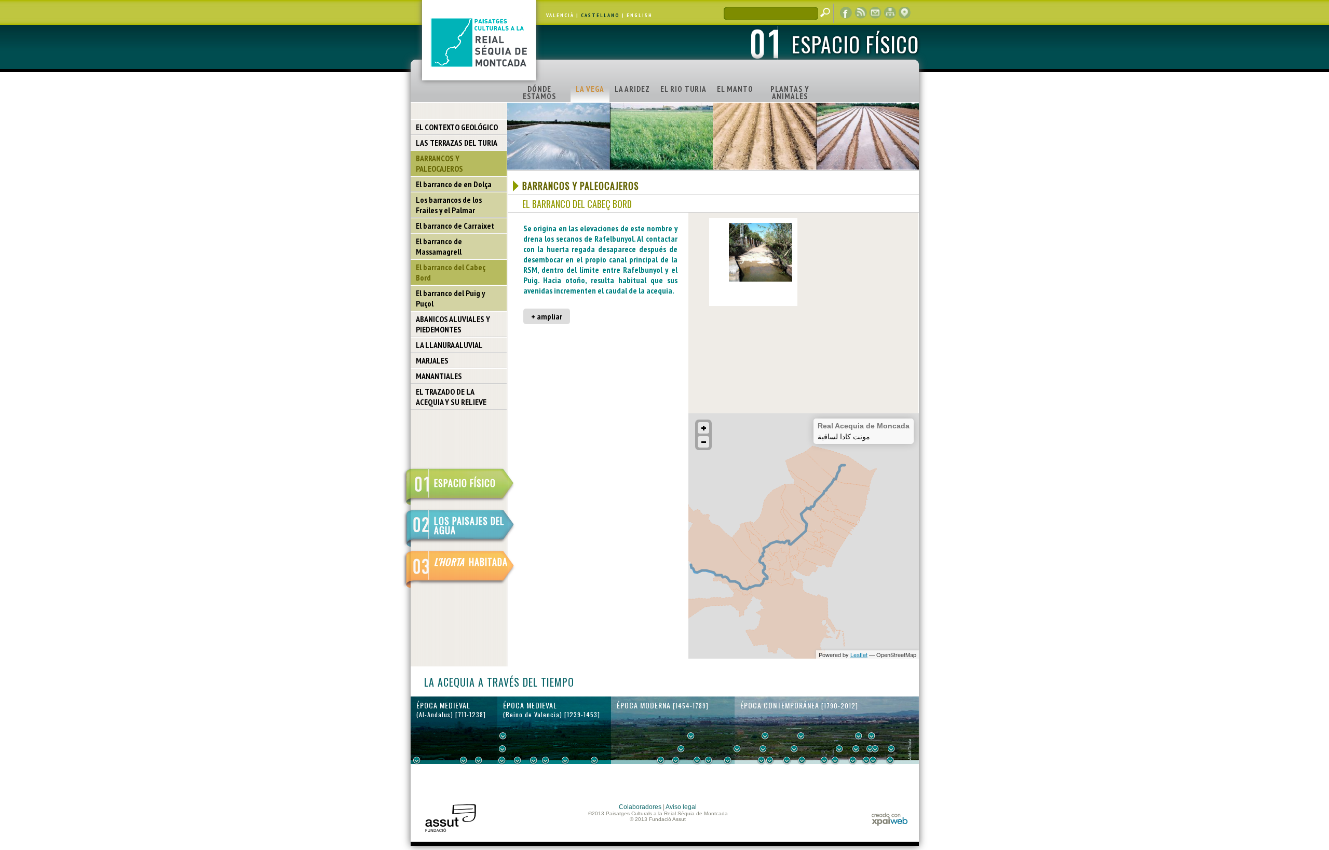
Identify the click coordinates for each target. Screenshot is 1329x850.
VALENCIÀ (560, 15)
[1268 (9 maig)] (517, 760)
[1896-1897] (824, 760)
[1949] (866, 760)
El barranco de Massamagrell (439, 246)
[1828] (770, 760)
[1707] (708, 760)
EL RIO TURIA (683, 89)
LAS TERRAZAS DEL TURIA (456, 142)
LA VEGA (590, 89)
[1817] (761, 760)
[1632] (681, 749)
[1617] (676, 760)
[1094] (478, 760)
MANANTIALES (439, 376)
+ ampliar (546, 316)
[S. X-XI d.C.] (463, 760)
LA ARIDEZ (632, 89)
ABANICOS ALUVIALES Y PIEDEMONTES (453, 324)
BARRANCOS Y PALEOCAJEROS (439, 163)
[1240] (503, 736)
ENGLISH (640, 15)
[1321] (545, 760)
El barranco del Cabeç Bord (450, 272)
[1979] (890, 760)
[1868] (802, 760)
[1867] (801, 736)
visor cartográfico (904, 13)
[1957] (873, 760)
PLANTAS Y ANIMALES (789, 92)
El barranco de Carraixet (455, 225)
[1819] (763, 749)
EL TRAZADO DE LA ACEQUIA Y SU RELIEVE (451, 396)
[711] (417, 760)
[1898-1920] (835, 760)
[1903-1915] (839, 749)
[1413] (594, 760)
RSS (861, 13)
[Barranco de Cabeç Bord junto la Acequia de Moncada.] (760, 279)
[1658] (691, 736)
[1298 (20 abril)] (533, 760)
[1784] (737, 749)
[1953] (870, 749)
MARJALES (432, 360)
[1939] (858, 736)
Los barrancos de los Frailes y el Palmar (449, 204)
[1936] (856, 749)
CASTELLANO (600, 15)
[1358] (565, 760)
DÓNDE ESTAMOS (539, 92)
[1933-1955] (871, 736)
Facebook (846, 13)
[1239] (502, 749)
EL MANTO (735, 89)
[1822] (765, 736)
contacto (875, 13)
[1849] (787, 760)
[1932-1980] (891, 749)
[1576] (661, 760)
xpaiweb (889, 819)
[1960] (875, 749)
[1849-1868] (794, 749)
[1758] (728, 760)
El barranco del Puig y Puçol (450, 298)
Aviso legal (681, 807)
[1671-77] (697, 760)
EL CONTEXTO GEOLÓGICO (457, 127)
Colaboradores (640, 807)
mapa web (890, 13)
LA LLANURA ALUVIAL (449, 345)
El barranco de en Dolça (454, 184)
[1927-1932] (853, 760)
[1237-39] (502, 760)
